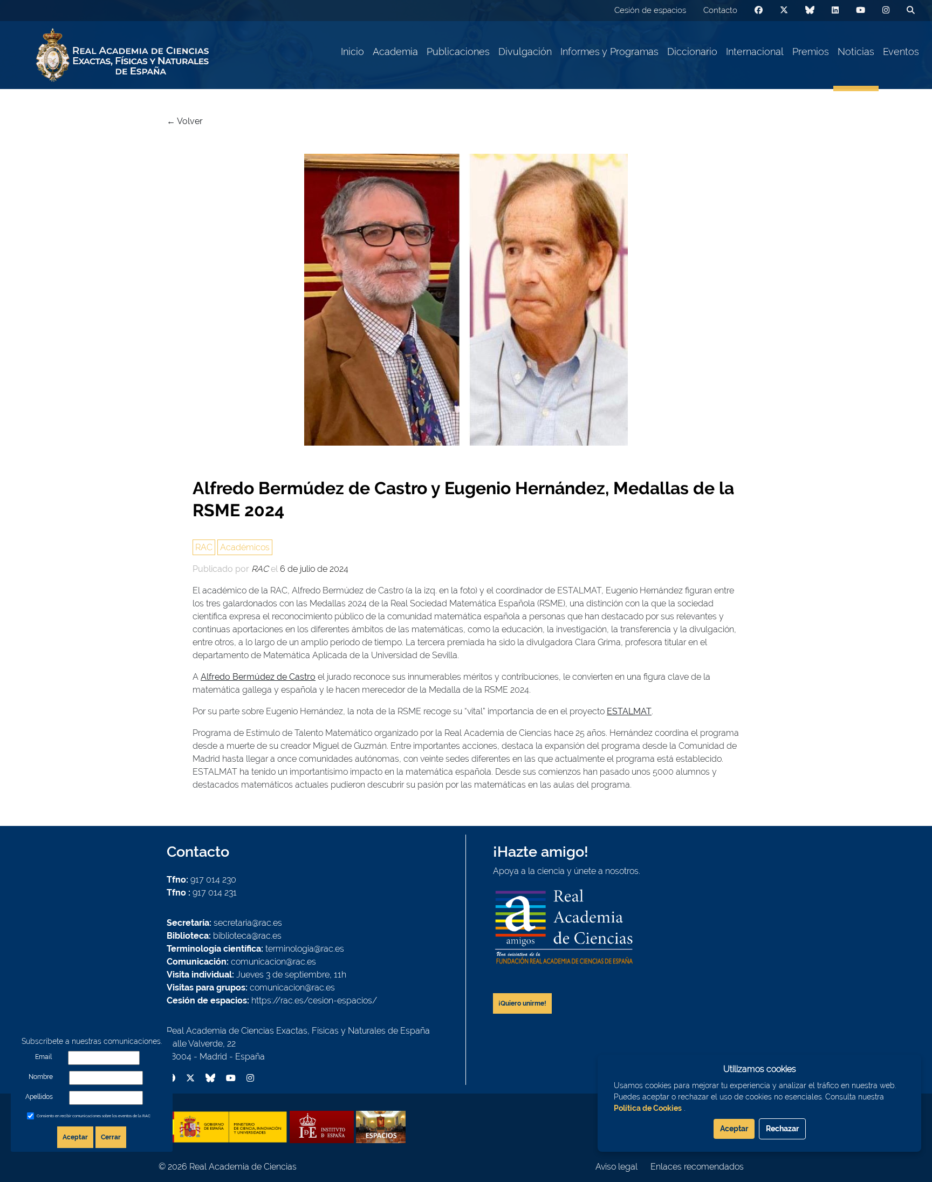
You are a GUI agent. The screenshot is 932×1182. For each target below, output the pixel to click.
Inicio (352, 51)
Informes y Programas (609, 51)
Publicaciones (458, 51)
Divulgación (525, 51)
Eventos (901, 51)
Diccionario (692, 51)
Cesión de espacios (650, 10)
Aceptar (75, 1137)
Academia (395, 51)
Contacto (720, 10)
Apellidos (39, 1097)
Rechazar (782, 1128)
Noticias (856, 51)
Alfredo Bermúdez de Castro (258, 677)
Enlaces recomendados (697, 1166)
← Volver (185, 121)
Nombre (41, 1077)
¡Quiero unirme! (522, 1003)
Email (43, 1057)
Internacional (755, 51)
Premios (810, 51)
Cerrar (111, 1137)
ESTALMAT (629, 711)
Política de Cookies (648, 1108)
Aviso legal (616, 1166)
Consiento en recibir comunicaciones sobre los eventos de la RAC (93, 1115)
